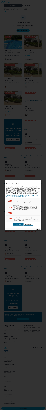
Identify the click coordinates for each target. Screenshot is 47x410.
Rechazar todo (28, 224)
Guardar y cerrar (23, 226)
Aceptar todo (18, 224)
